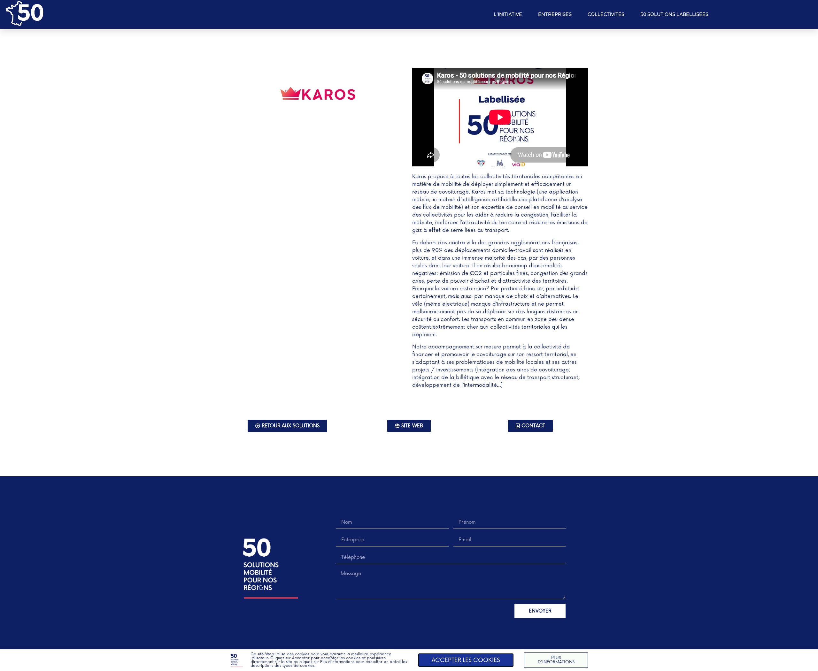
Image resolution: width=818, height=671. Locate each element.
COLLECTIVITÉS (606, 14)
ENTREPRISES (555, 14)
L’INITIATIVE (508, 14)
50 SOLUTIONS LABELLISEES (674, 14)
